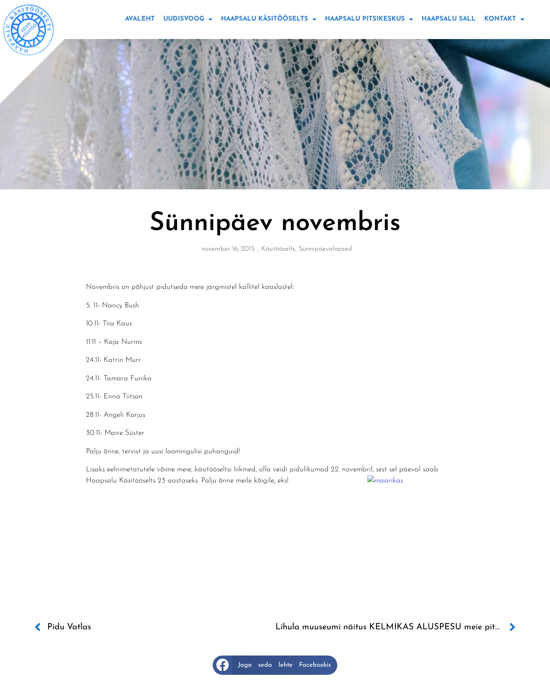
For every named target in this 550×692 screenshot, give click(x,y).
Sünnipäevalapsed (325, 249)
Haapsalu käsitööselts (264, 19)
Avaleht (140, 19)
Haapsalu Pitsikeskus (365, 19)
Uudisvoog (183, 19)
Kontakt (500, 19)
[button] (275, 665)
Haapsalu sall (449, 19)
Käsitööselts (278, 249)
